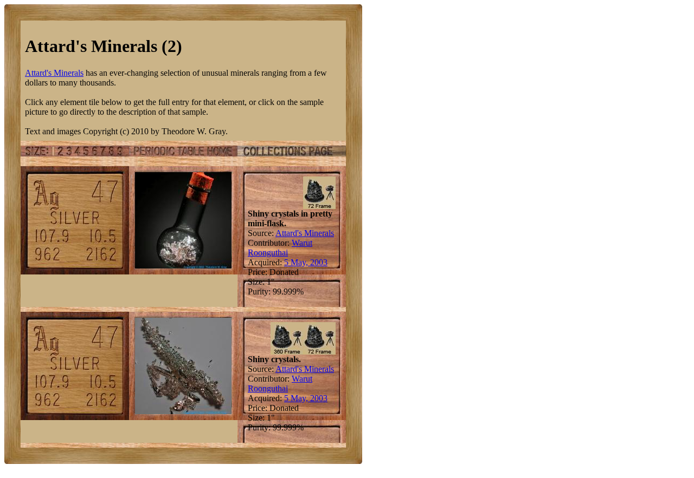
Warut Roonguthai (280, 247)
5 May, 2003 (305, 262)
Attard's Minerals (54, 72)
